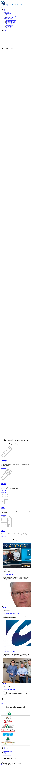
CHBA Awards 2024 (9, 689)
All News (3, 703)
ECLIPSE (3, 764)
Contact (5, 753)
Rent (3, 507)
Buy (3, 530)
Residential (3, 490)
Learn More (3, 468)
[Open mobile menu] (1, 7)
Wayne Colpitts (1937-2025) (11, 613)
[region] (15, 39)
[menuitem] (4, 9)
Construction (6, 749)
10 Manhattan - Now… (10, 651)
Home (4, 747)
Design (4, 460)
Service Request (7, 755)
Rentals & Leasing (7, 751)
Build (3, 483)
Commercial (3, 492)
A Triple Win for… (9, 574)
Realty (4, 752)
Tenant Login (4, 5)
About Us (5, 748)
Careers (8, 5)
